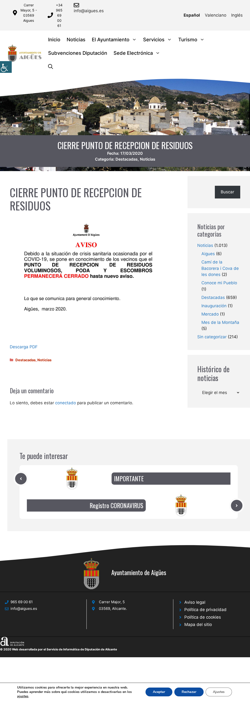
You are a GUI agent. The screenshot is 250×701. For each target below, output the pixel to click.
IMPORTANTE (129, 478)
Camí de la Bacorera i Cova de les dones (220, 268)
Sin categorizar (212, 336)
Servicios (154, 40)
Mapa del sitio (198, 624)
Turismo (187, 40)
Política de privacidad (205, 609)
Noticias (76, 40)
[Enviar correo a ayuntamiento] (77, 5)
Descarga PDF (24, 346)
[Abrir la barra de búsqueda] (50, 66)
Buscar (227, 191)
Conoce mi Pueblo (219, 282)
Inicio (54, 40)
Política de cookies (202, 617)
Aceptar (159, 692)
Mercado (210, 314)
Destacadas (126, 159)
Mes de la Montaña (220, 322)
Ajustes (219, 692)
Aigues (208, 253)
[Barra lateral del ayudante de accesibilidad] (6, 67)
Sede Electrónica (133, 53)
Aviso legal (194, 602)
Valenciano (215, 15)
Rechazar (189, 692)
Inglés (237, 15)
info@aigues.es (89, 10)
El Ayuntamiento (110, 40)
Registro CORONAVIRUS (116, 505)
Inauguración (214, 305)
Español (192, 15)
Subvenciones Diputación (77, 53)
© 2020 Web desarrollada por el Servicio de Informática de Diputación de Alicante (58, 649)
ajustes (22, 696)
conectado (65, 402)
